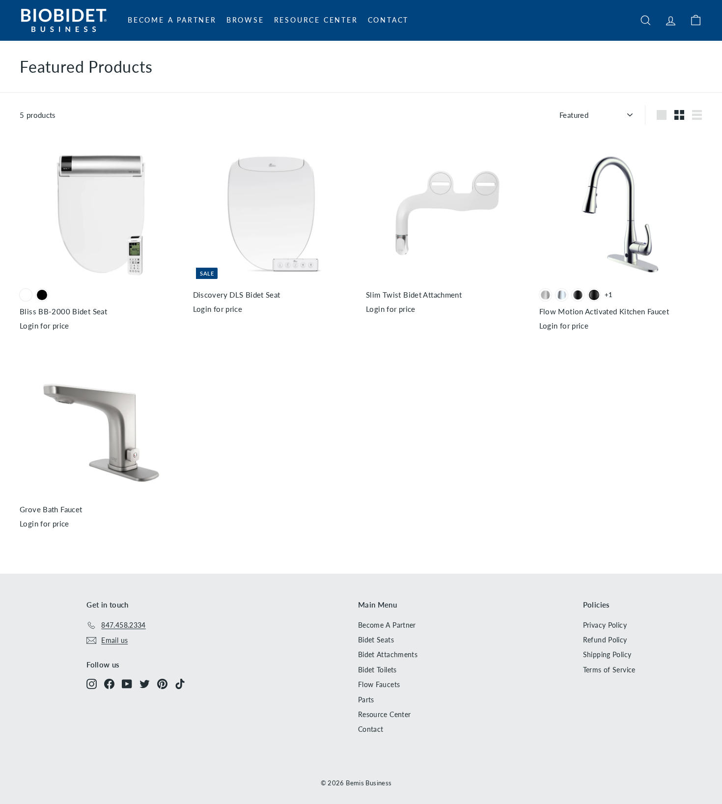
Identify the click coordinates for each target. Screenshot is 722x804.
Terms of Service (609, 669)
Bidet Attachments (387, 654)
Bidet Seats (376, 640)
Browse (245, 20)
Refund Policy (605, 640)
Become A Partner (172, 20)
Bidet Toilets (377, 669)
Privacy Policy (605, 625)
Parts (366, 699)
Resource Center (316, 20)
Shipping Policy (607, 654)
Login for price (44, 325)
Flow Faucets (379, 684)
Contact (388, 20)
